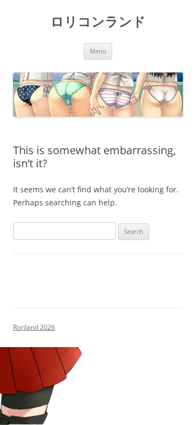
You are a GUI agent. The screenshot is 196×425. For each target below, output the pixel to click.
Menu (98, 51)
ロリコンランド (98, 21)
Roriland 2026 (34, 327)
